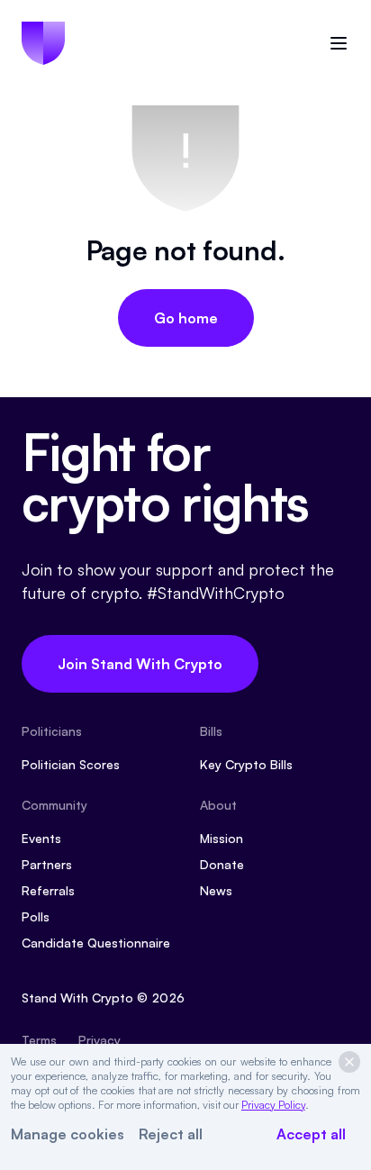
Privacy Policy (273, 1104)
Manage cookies (67, 1134)
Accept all (311, 1134)
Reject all (171, 1134)
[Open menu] (338, 43)
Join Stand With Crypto (140, 664)
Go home (186, 318)
